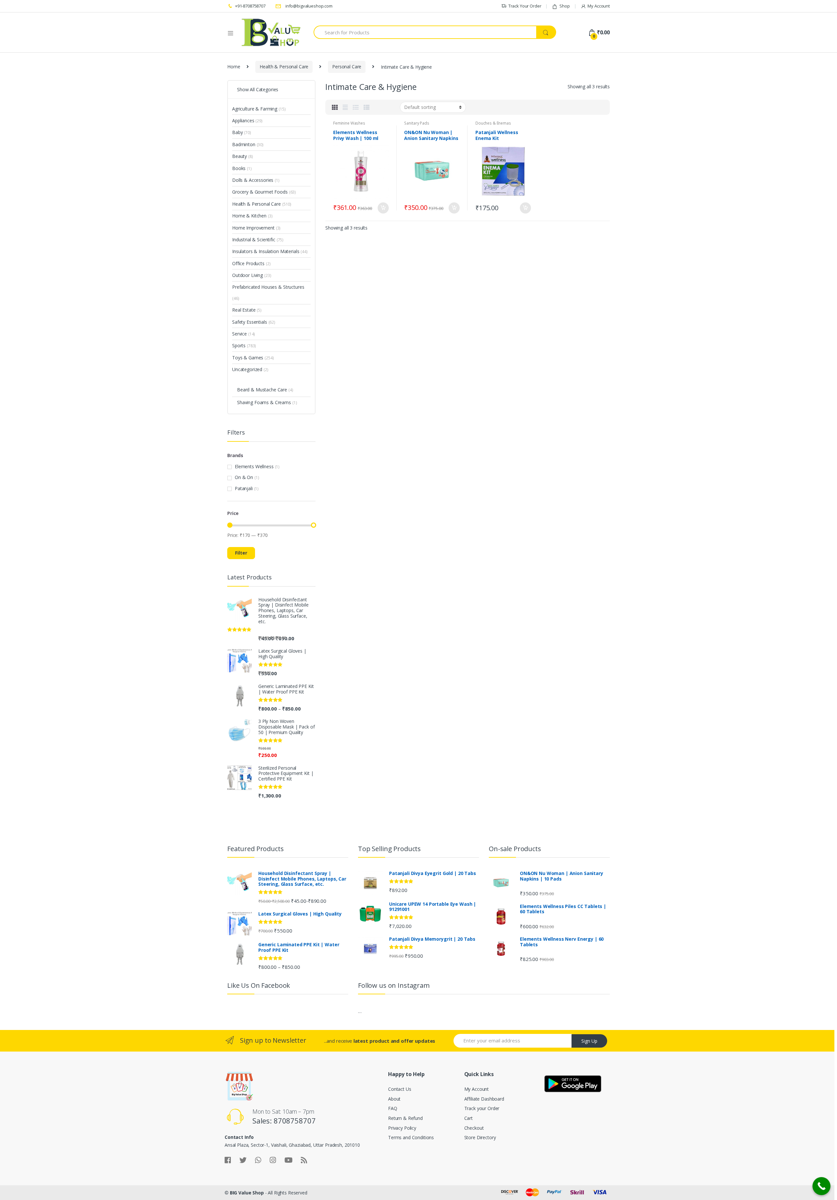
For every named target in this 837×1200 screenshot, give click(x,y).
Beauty (239, 156)
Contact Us (399, 1089)
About (394, 1099)
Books (239, 168)
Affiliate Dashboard (484, 1099)
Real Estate (243, 310)
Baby (237, 132)
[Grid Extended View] (345, 107)
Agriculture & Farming (254, 109)
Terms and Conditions (411, 1137)
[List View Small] (366, 107)
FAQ (392, 1108)
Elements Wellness (254, 466)
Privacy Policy (402, 1128)
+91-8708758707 (250, 6)
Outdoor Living (247, 275)
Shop (564, 6)
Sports (239, 345)
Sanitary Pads (416, 123)
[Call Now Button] (821, 1186)
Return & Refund (405, 1118)
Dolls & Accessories (252, 180)
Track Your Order (524, 6)
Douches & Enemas (493, 123)
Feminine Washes (349, 123)
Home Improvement (253, 228)
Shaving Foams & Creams (264, 402)
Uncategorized (247, 369)
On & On (244, 477)
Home (233, 66)
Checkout (474, 1128)
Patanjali (244, 488)
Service (239, 334)
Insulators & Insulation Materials (265, 251)
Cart (468, 1118)
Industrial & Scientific (253, 239)
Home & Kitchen (249, 216)
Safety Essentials (249, 322)
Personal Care (346, 66)
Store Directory (480, 1137)
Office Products (248, 263)
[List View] (356, 107)
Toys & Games (247, 357)
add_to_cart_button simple (383, 208)
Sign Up (589, 1041)
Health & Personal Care (284, 66)
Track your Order (482, 1108)
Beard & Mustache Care (262, 389)
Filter (241, 553)
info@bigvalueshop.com (309, 6)
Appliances (243, 120)
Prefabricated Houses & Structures (268, 287)
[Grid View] (335, 107)
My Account (599, 6)
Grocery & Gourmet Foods (260, 192)
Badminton (243, 144)
